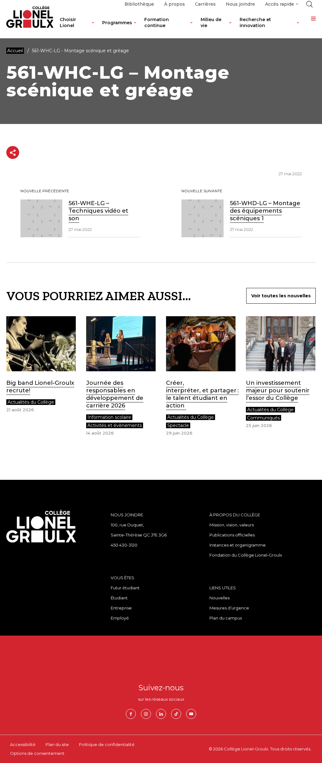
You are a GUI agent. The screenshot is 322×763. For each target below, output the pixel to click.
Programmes (117, 22)
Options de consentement (37, 753)
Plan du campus (225, 617)
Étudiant (119, 597)
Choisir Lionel (68, 22)
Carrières (205, 4)
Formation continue (156, 22)
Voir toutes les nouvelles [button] (281, 296)
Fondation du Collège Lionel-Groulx (245, 555)
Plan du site (57, 744)
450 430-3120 (124, 544)
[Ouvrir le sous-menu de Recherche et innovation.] (298, 27)
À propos (174, 4)
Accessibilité (23, 744)
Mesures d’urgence (229, 607)
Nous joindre (240, 4)
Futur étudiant (125, 587)
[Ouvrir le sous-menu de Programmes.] (135, 27)
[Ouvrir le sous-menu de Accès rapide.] (297, 4)
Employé (120, 617)
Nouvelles (219, 597)
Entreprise (121, 607)
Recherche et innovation (255, 22)
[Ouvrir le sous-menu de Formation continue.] (191, 27)
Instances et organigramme (237, 544)
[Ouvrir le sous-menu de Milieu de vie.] (230, 27)
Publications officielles (232, 534)
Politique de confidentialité (107, 744)
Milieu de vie (211, 22)
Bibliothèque (139, 4)
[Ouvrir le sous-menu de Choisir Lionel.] (93, 27)
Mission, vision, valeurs (231, 524)
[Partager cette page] (12, 152)
